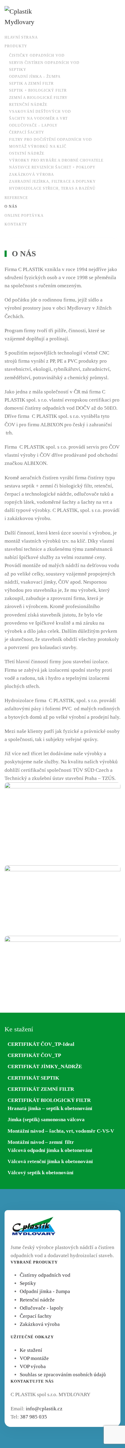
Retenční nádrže (28, 105)
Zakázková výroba (31, 174)
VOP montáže (34, 1358)
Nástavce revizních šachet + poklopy (52, 167)
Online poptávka (24, 215)
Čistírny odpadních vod (45, 1275)
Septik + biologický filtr (38, 90)
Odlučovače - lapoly (41, 1308)
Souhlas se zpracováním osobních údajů (63, 1374)
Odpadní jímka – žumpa (35, 76)
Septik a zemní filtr (31, 83)
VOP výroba (33, 1366)
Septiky (17, 70)
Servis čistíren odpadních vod (44, 63)
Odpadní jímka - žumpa (45, 1291)
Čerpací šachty (26, 132)
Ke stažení (31, 1350)
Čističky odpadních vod (37, 55)
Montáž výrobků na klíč (37, 146)
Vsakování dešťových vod (40, 111)
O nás (11, 206)
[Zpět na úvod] (26, 16)
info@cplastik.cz (44, 1409)
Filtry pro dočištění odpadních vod (50, 139)
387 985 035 (33, 1417)
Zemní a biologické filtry (38, 98)
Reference (16, 198)
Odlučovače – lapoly (33, 125)
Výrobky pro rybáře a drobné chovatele (56, 160)
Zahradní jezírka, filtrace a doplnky (52, 181)
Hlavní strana (21, 37)
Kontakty (16, 224)
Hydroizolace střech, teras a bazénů (52, 188)
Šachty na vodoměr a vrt (38, 118)
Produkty (16, 46)
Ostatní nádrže (26, 153)
